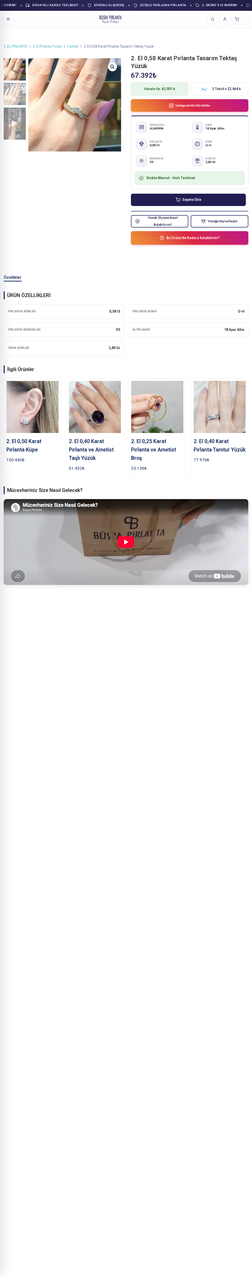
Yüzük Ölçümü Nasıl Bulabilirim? (163, 221)
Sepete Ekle (191, 200)
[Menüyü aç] (8, 19)
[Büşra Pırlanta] (110, 19)
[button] (112, 66)
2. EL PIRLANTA (15, 46)
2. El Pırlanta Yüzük (47, 46)
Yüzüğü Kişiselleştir (223, 221)
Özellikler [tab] (13, 277)
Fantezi (72, 46)
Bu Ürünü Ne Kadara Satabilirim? (193, 238)
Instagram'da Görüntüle (192, 105)
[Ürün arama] (212, 19)
